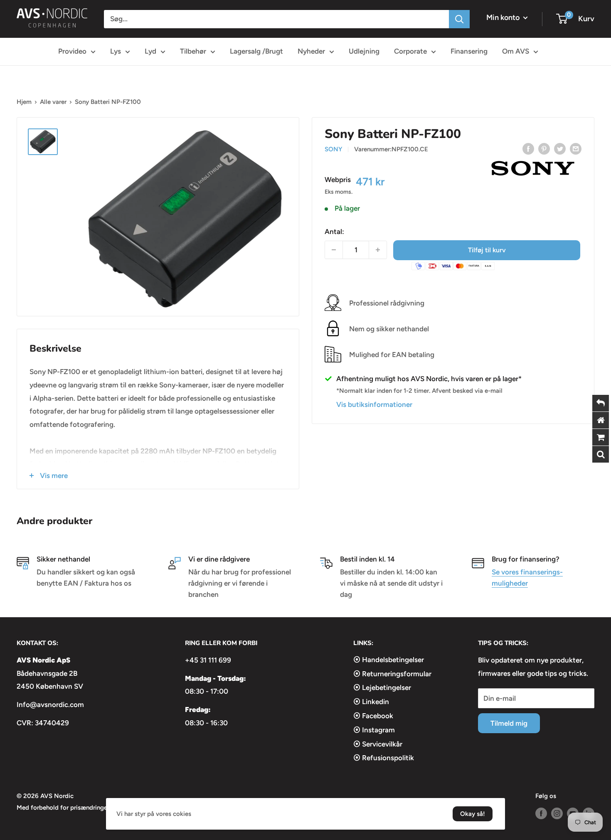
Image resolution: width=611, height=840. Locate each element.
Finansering (469, 51)
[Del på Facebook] (528, 148)
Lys (115, 51)
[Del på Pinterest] (544, 148)
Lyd (150, 51)
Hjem (24, 102)
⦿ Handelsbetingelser (388, 659)
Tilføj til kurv (487, 250)
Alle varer (53, 102)
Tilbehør (193, 51)
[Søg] (459, 19)
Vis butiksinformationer (374, 404)
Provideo (72, 51)
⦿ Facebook (373, 716)
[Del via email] (575, 148)
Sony (333, 149)
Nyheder (311, 51)
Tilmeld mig (508, 723)
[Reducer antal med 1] (333, 250)
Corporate (410, 51)
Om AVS (515, 51)
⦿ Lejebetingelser (382, 687)
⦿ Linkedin (371, 701)
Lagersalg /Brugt (256, 51)
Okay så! (472, 814)
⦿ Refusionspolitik (383, 758)
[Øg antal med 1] (378, 250)
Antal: (334, 231)
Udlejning (364, 51)
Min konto (503, 17)
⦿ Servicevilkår (377, 744)
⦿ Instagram (374, 730)
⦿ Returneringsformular (392, 674)
